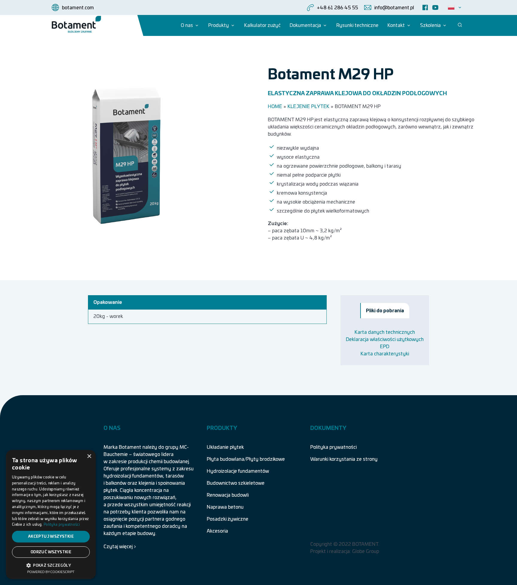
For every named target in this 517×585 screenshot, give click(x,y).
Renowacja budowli (228, 495)
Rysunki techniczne (357, 25)
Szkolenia (430, 25)
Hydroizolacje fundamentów (238, 471)
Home (275, 106)
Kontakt (396, 25)
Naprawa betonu (225, 507)
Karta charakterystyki (385, 353)
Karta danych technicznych (385, 332)
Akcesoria (217, 531)
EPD (384, 346)
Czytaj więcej (118, 546)
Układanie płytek (225, 447)
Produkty (218, 25)
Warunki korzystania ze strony (344, 459)
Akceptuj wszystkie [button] (51, 536)
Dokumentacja (305, 25)
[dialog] (51, 514)
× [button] (89, 456)
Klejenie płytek (308, 106)
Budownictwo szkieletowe (235, 483)
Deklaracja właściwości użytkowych (385, 339)
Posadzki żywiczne (227, 519)
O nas (187, 25)
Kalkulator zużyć (262, 25)
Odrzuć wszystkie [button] (51, 552)
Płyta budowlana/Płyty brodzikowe (246, 459)
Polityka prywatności (333, 447)
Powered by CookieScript (50, 572)
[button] (51, 565)
